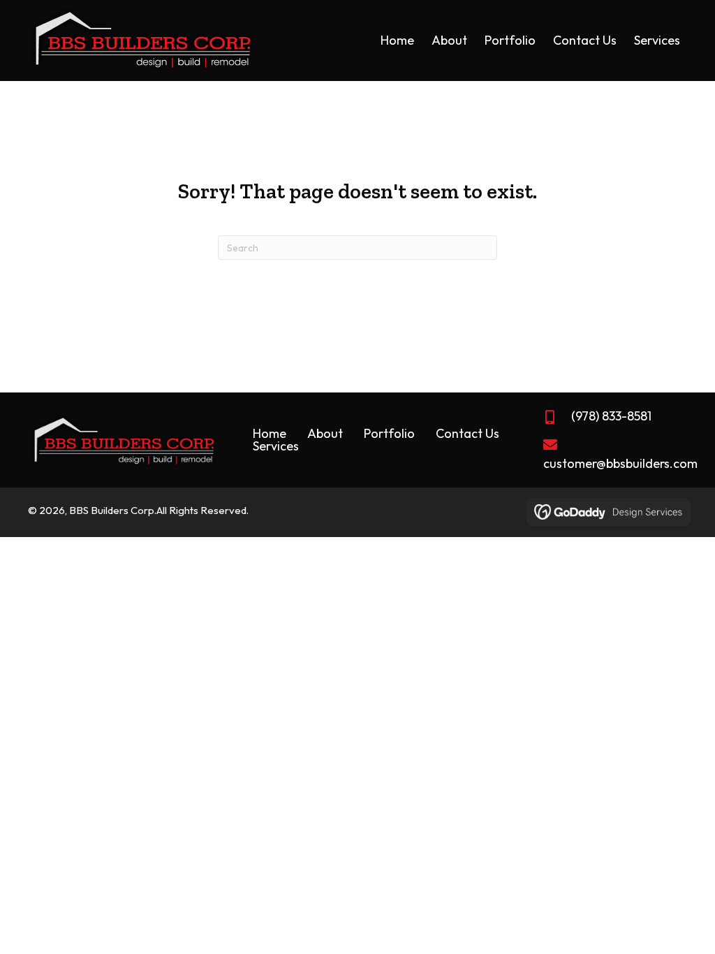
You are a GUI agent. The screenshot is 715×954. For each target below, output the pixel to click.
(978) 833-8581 (611, 416)
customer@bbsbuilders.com (620, 463)
